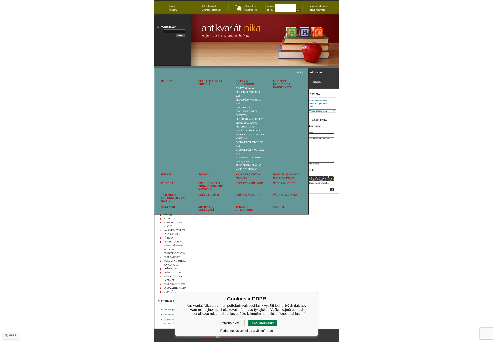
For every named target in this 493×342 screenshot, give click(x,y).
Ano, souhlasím (263, 323)
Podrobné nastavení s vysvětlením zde (246, 330)
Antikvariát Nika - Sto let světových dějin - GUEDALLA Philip (265, 40)
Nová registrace (317, 10)
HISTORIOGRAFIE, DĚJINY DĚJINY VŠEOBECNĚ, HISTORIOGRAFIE (249, 123)
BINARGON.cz (228, 337)
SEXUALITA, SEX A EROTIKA (210, 83)
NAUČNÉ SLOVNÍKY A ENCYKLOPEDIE (287, 176)
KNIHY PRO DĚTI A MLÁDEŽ (248, 176)
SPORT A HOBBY (284, 183)
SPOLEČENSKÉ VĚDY (250, 183)
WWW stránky (208, 337)
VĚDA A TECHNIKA (285, 194)
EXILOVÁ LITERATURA (244, 208)
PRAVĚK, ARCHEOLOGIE (248, 130)
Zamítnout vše (230, 323)
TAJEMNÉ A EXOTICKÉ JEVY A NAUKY (172, 198)
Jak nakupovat (170, 309)
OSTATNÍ (279, 206)
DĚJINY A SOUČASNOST (245, 83)
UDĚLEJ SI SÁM (208, 194)
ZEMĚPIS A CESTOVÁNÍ (206, 208)
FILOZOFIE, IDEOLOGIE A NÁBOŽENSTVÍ (282, 84)
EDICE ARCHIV (243, 107)
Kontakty (173, 10)
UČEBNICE (168, 206)
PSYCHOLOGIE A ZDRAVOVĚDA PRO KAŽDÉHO (210, 186)
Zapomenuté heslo (319, 6)
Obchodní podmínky (211, 10)
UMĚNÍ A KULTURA (248, 194)
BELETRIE (167, 81)
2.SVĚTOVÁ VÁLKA (245, 88)
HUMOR (166, 174)
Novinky (317, 82)
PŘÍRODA (167, 183)
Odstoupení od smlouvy (174, 315)
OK (332, 189)
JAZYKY (203, 174)
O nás (172, 6)
